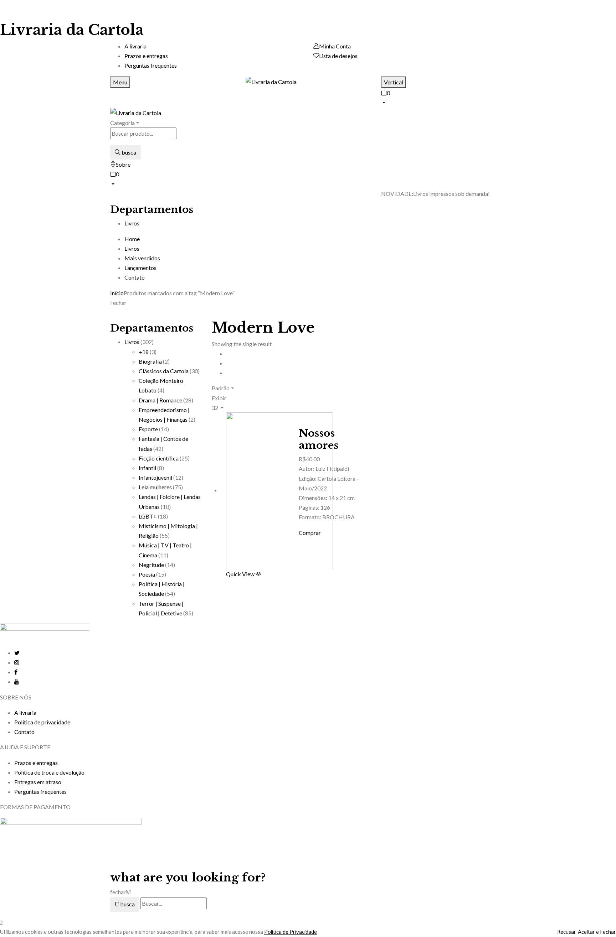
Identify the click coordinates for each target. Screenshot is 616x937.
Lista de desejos (338, 55)
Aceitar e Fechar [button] (597, 932)
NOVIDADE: (397, 193)
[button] (443, 97)
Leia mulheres (155, 487)
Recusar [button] (566, 932)
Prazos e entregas (146, 55)
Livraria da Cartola (72, 30)
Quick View (241, 574)
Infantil (147, 467)
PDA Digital (409, 848)
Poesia (147, 574)
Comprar (310, 532)
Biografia (150, 361)
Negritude (151, 564)
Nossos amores (318, 439)
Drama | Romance (160, 400)
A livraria (135, 46)
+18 (144, 351)
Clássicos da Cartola (164, 371)
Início (117, 293)
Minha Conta (335, 46)
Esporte (148, 429)
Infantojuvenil (155, 477)
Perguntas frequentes (150, 65)
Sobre (123, 164)
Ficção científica (159, 458)
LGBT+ (148, 516)
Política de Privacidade (290, 932)
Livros (131, 341)
